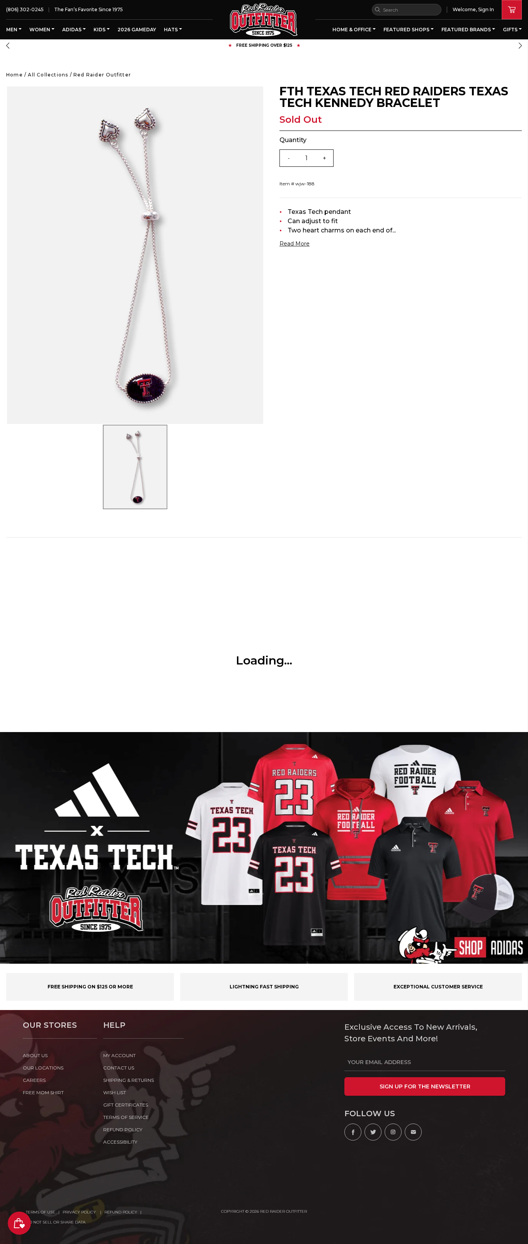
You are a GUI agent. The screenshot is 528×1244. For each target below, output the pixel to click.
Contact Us (118, 1068)
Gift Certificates (125, 1105)
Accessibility (120, 1142)
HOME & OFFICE (352, 29)
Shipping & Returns (128, 1080)
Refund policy (122, 1129)
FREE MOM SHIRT (43, 1092)
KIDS (100, 29)
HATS (171, 29)
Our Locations (43, 1068)
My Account (119, 1055)
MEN (12, 29)
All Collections (48, 75)
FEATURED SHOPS (407, 29)
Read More (294, 243)
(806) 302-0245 (25, 9)
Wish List (114, 1092)
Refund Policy (120, 1212)
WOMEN (40, 29)
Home (14, 75)
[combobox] (406, 9)
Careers (34, 1080)
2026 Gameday (137, 29)
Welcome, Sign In (473, 9)
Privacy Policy (80, 1212)
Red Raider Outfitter (102, 75)
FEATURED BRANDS (466, 29)
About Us (35, 1055)
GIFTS (511, 29)
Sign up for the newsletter (425, 1086)
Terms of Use (40, 1212)
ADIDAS (72, 29)
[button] (7, 45)
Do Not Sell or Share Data (55, 1222)
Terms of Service (126, 1117)
